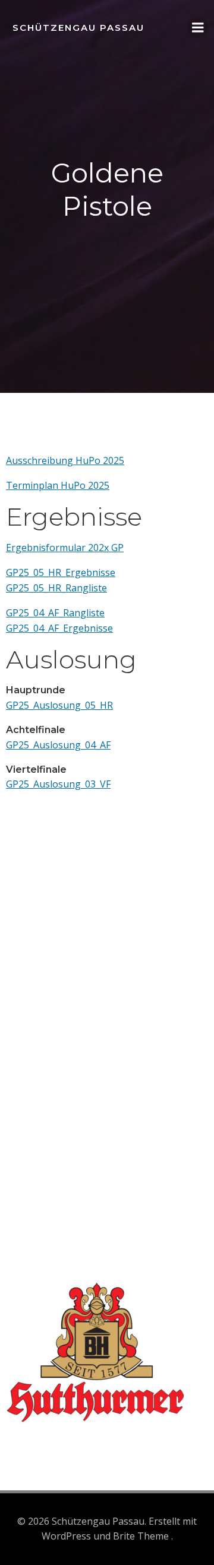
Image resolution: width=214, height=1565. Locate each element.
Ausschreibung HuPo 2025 (65, 460)
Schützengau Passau (78, 27)
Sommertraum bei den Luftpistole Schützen (103, 1087)
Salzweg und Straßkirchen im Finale (85, 1023)
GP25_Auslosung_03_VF (58, 783)
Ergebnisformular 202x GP (65, 547)
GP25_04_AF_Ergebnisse (59, 628)
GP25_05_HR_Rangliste (56, 587)
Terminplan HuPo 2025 (57, 485)
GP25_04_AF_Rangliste (55, 612)
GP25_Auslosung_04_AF (58, 744)
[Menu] (198, 28)
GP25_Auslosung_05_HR (59, 705)
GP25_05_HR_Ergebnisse (60, 572)
